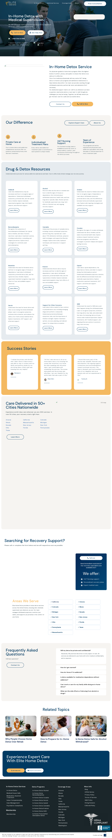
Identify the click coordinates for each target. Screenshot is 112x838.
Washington (62, 825)
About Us (97, 123)
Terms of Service (91, 797)
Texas (8, 430)
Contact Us (60, 104)
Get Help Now (37, 33)
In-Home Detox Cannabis (41, 806)
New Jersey (27, 425)
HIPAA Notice (89, 792)
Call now (92, 558)
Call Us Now (18, 33)
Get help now (16, 770)
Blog (86, 789)
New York (43, 425)
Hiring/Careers (90, 803)
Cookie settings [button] (97, 835)
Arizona (8, 420)
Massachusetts (28, 422)
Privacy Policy (89, 795)
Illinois (8, 422)
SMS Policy (88, 800)
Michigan (43, 422)
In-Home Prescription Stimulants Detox (40, 814)
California (26, 420)
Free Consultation (95, 4)
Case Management (13, 803)
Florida (25, 428)
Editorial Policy (90, 805)
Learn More (14, 210)
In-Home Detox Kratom (40, 808)
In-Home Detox (12, 790)
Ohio (7, 428)
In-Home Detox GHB (39, 811)
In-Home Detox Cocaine (40, 797)
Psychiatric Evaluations (15, 805)
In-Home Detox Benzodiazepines (38, 794)
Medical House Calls (13, 793)
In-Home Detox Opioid (40, 803)
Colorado (43, 420)
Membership (11, 814)
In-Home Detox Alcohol (40, 790)
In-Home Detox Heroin (40, 800)
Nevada (8, 425)
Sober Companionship (14, 800)
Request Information (35, 770)
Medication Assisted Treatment (14, 796)
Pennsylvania (44, 428)
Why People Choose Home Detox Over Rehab (18, 740)
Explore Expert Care (76, 123)
